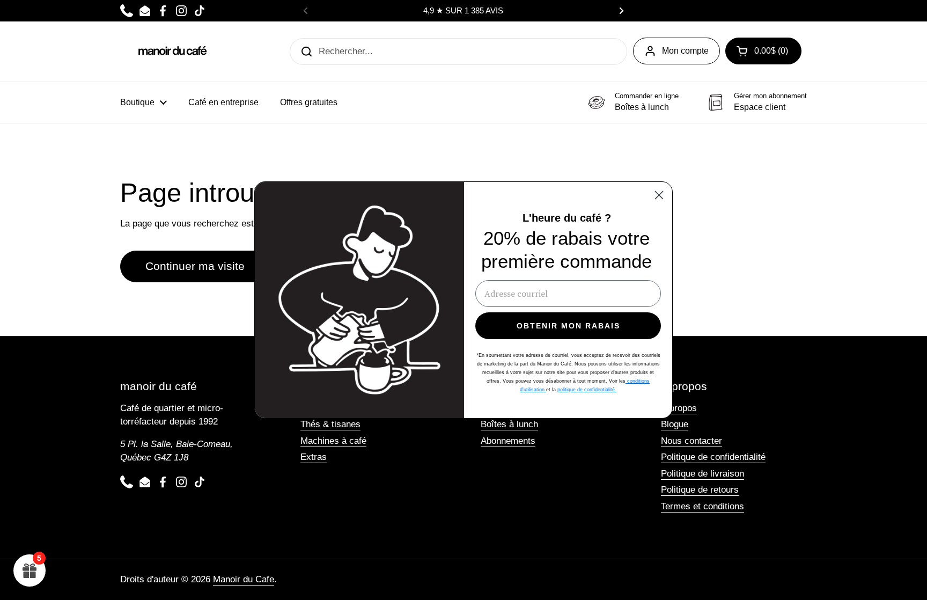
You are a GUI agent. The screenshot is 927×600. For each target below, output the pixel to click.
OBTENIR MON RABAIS (568, 325)
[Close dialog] (659, 195)
